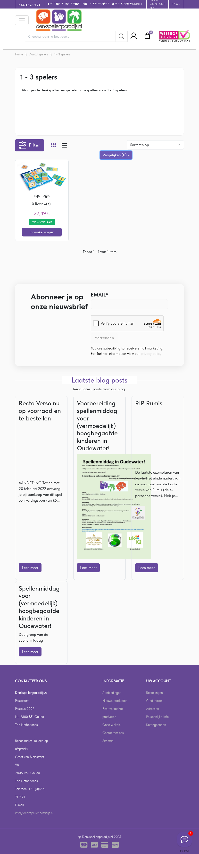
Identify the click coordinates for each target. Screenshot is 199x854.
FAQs (176, 4)
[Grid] (53, 146)
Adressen (152, 709)
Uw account (158, 681)
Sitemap (107, 741)
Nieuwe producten (114, 701)
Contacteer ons (113, 733)
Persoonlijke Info (157, 717)
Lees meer (30, 567)
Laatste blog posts (99, 380)
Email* (99, 294)
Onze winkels (111, 725)
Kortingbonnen (156, 725)
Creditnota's (154, 701)
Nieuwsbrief (132, 4)
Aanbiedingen (111, 693)
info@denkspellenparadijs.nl (34, 813)
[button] (132, 35)
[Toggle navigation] (22, 20)
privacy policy (151, 353)
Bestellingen (154, 693)
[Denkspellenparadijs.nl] (59, 20)
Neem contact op (157, 4)
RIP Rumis (148, 403)
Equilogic (41, 195)
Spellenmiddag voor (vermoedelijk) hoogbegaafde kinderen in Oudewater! (39, 607)
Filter (34, 145)
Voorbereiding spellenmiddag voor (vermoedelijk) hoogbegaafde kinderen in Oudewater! (97, 426)
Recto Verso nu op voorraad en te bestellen (40, 411)
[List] (64, 146)
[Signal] (184, 839)
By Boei (184, 850)
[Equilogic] (41, 176)
